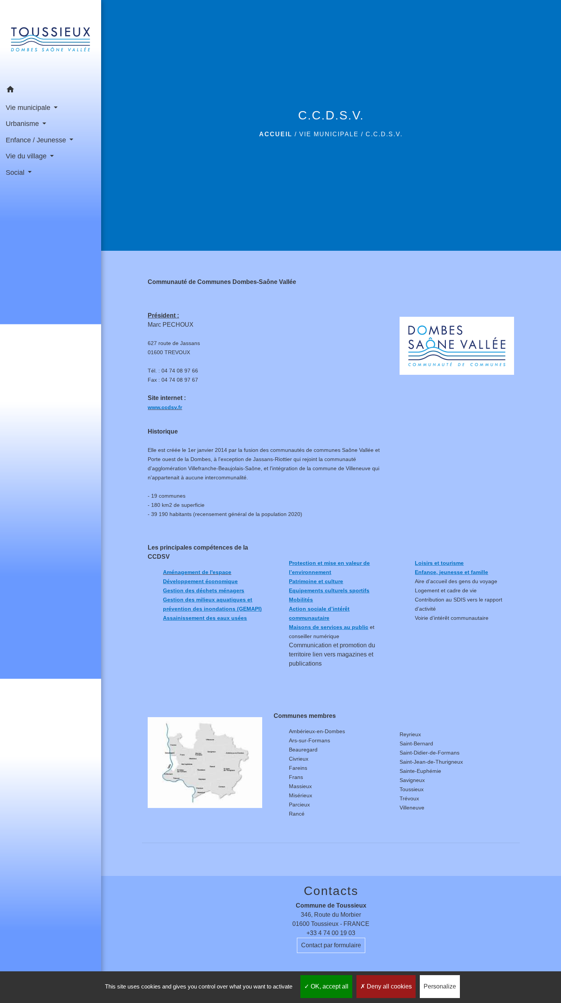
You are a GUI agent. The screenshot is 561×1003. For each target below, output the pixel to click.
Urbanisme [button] (23, 123)
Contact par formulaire (331, 945)
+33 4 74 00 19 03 (330, 933)
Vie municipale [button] (29, 107)
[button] (50, 91)
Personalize (440, 986)
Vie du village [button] (27, 156)
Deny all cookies (388, 986)
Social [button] (16, 172)
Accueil (275, 134)
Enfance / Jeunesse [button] (37, 140)
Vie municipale (329, 134)
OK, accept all (328, 986)
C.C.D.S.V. (384, 134)
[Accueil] (50, 41)
